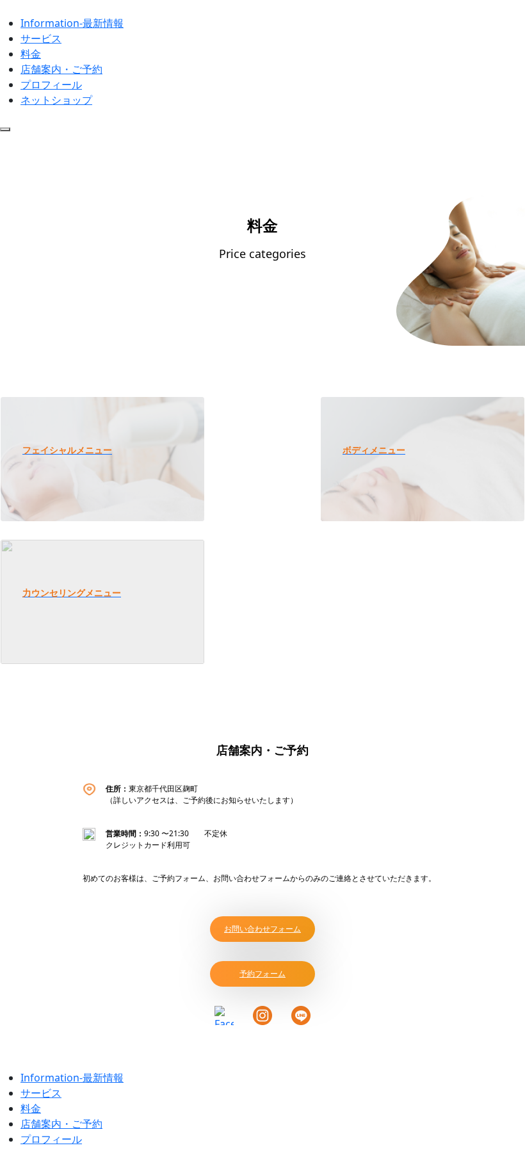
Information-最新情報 (72, 23)
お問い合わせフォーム (262, 928)
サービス (40, 38)
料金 (30, 54)
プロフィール (51, 84)
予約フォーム (262, 973)
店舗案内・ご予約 (61, 69)
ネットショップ (56, 100)
